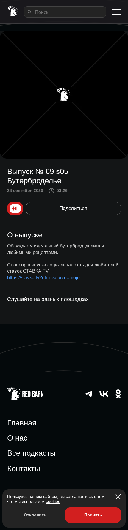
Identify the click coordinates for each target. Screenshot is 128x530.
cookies (53, 501)
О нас (17, 437)
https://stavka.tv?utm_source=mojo (43, 277)
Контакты (23, 468)
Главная (21, 422)
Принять (93, 514)
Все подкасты (31, 453)
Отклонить (35, 514)
